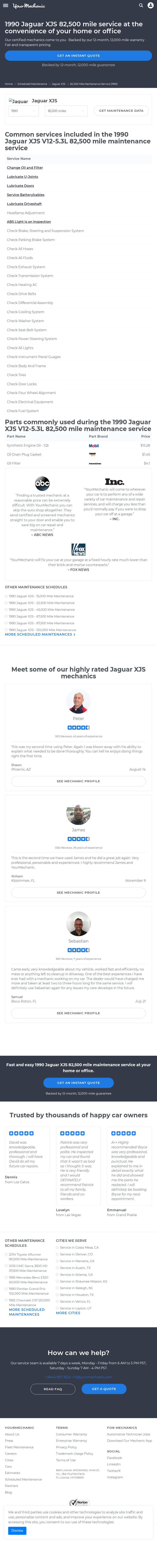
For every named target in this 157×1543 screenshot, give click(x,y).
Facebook (114, 1458)
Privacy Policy (66, 1447)
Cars (8, 1466)
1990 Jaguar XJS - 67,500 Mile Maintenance (41, 616)
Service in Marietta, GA (77, 1261)
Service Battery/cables (25, 195)
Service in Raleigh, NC (76, 1288)
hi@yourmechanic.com (93, 1377)
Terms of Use (66, 1460)
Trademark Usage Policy (74, 1453)
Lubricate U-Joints (22, 177)
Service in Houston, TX (77, 1295)
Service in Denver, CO (76, 1254)
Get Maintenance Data (121, 111)
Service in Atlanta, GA (76, 1275)
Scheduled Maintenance (23, 1479)
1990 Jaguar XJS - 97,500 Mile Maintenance (41, 623)
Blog (8, 1492)
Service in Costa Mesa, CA (79, 1247)
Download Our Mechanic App (129, 1441)
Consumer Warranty (71, 1434)
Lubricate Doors (20, 186)
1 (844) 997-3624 (58, 1377)
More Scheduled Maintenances (39, 634)
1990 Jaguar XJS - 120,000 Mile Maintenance (42, 630)
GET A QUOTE (104, 1389)
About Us (12, 1434)
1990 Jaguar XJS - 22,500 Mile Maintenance (41, 603)
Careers (11, 1453)
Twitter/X (114, 1471)
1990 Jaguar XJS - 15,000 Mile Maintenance (41, 596)
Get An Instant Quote (78, 1083)
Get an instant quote (78, 56)
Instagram (115, 1477)
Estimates (12, 1473)
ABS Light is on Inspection (29, 222)
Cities (9, 1460)
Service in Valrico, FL (75, 1301)
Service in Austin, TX (75, 1268)
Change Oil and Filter (25, 168)
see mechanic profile (78, 781)
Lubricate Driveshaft (24, 204)
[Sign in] (150, 5)
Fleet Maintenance (19, 1447)
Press (9, 1441)
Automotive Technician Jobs (128, 1434)
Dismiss (17, 1530)
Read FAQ (53, 1389)
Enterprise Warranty (71, 1441)
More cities (68, 1313)
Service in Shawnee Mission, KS (83, 1281)
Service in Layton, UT (76, 1308)
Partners (11, 1486)
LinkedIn (114, 1464)
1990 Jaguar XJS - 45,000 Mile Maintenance (42, 610)
